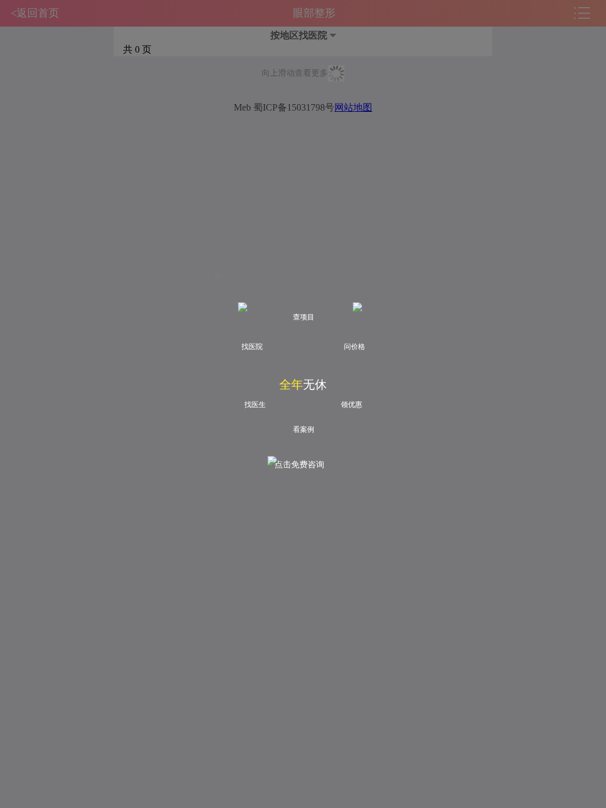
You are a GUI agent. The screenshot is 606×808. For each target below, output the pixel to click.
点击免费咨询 (299, 464)
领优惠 (351, 404)
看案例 (303, 429)
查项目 (303, 317)
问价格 (354, 346)
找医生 (255, 404)
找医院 (252, 346)
